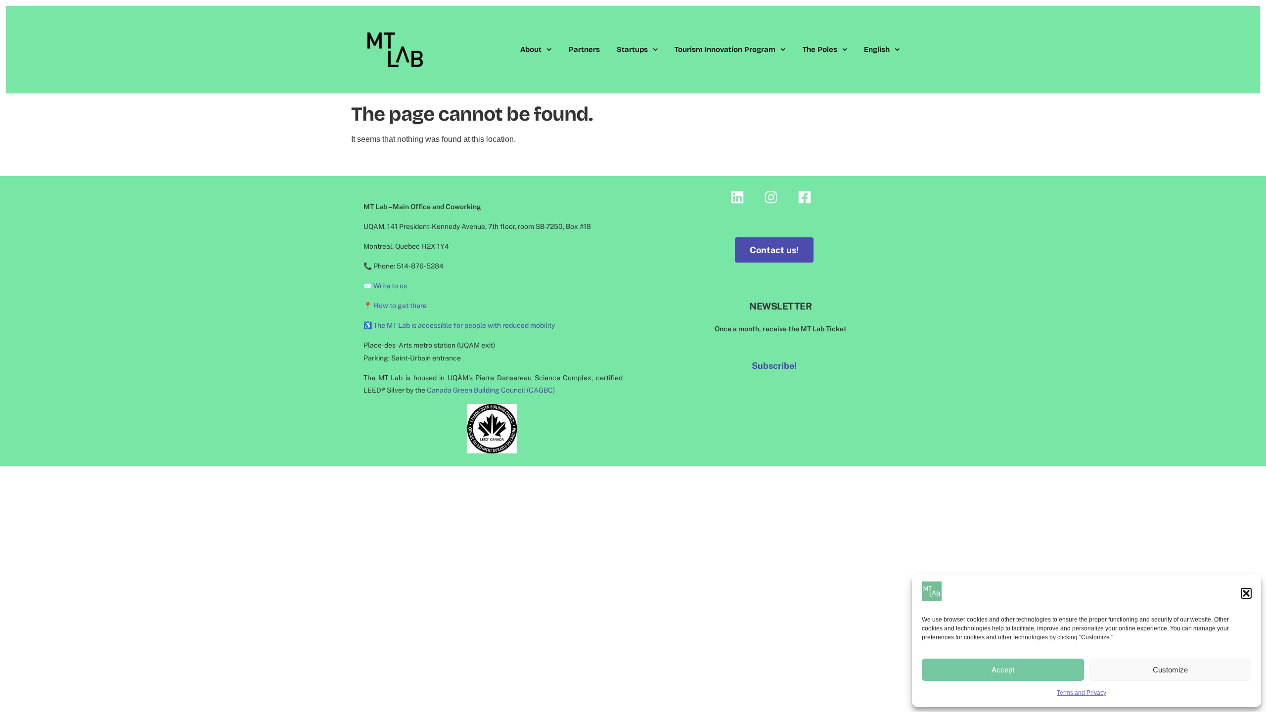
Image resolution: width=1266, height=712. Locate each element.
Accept (1003, 670)
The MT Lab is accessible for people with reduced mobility (464, 325)
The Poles (820, 49)
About (531, 49)
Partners (584, 49)
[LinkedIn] (737, 197)
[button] (1246, 593)
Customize (1170, 670)
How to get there (400, 306)
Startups (632, 49)
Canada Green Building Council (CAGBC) (491, 390)
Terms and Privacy (1081, 692)
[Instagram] (771, 197)
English (877, 49)
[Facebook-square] (804, 197)
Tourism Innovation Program (725, 49)
